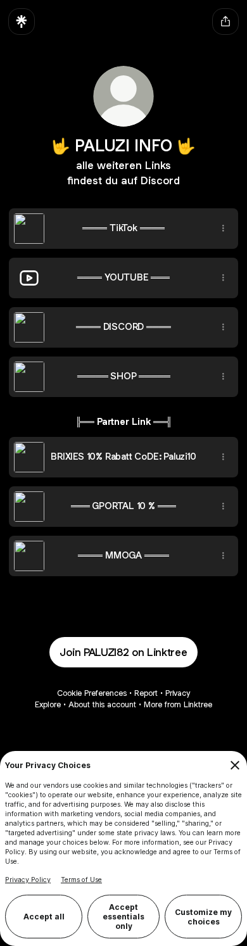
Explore (48, 704)
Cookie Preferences (92, 693)
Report (146, 693)
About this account (102, 704)
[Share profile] (225, 21)
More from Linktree (178, 704)
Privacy (177, 693)
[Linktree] (21, 21)
